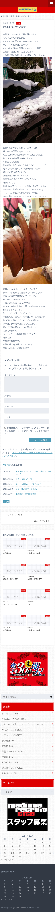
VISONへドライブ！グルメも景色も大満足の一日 (34, 472)
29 (5, 856)
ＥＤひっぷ (9, 773)
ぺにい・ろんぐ (12, 729)
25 (27, 853)
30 (12, 856)
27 (42, 853)
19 (35, 849)
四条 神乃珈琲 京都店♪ (26, 489)
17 (20, 849)
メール (8, 406)
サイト (7, 417)
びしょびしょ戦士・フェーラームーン (22, 724)
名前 (7, 396)
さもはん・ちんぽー (14, 719)
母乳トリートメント (13, 751)
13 (42, 846)
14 (50, 846)
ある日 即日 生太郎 (19, 908)
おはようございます (14, 514)
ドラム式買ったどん (24, 479)
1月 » (10, 859)
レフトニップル (12, 735)
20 (42, 849)
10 (20, 846)
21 (50, 849)
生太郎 (7, 757)
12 (35, 846)
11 (27, 846)
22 (5, 853)
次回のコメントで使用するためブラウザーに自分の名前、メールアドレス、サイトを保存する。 (26, 431)
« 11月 (4, 859)
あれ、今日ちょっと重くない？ (29, 484)
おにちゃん (10, 713)
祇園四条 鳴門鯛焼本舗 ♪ (27, 494)
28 (50, 853)
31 (20, 856)
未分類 (7, 465)
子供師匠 (8, 740)
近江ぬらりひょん (12, 767)
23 (12, 853)
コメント (9, 374)
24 (20, 853)
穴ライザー (10, 762)
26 (35, 853)
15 (5, 849)
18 (27, 849)
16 (12, 849)
